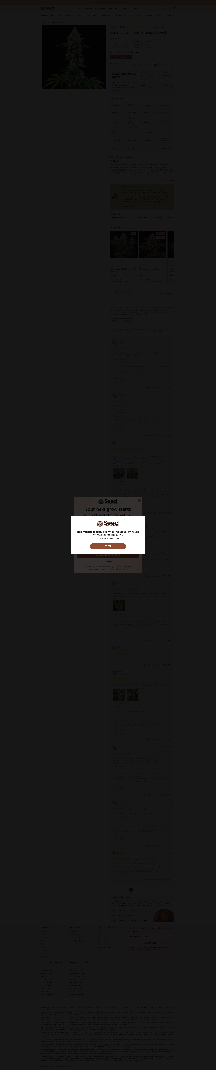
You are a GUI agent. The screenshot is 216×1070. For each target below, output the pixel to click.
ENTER (108, 546)
